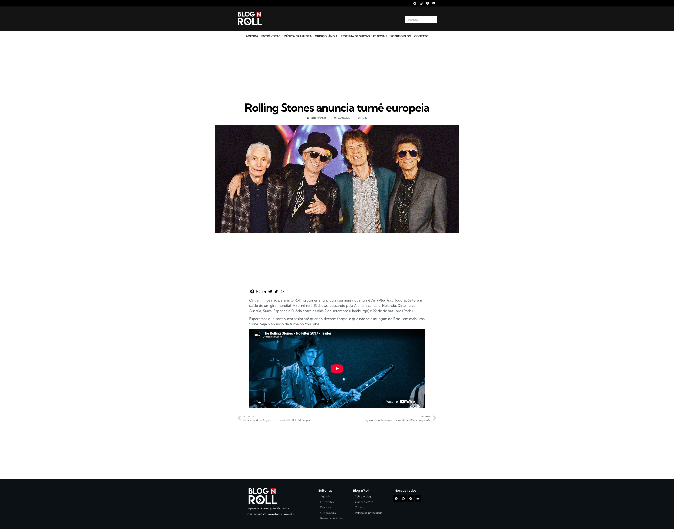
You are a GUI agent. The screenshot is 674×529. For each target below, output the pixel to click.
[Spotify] (427, 3)
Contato (421, 36)
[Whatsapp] (282, 291)
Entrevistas (270, 36)
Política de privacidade (368, 512)
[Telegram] (270, 291)
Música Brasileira (298, 36)
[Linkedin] (264, 291)
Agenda (252, 36)
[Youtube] (433, 3)
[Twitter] (276, 291)
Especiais (380, 36)
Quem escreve (364, 502)
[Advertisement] (333, 19)
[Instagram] (421, 3)
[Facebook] (414, 3)
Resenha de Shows (355, 36)
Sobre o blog (400, 36)
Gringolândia (326, 36)
